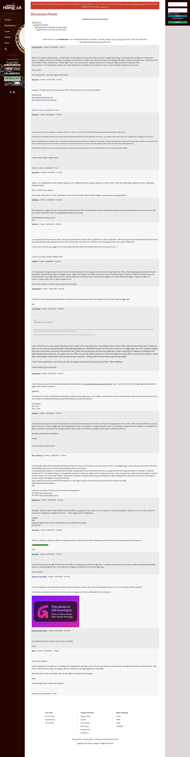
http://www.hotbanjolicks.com (42, 97)
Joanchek (35, 172)
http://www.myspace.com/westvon (44, 100)
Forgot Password (177, 18)
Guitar (118, 723)
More (7, 43)
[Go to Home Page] (12, 6)
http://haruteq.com (45, 493)
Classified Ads (50, 720)
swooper (35, 554)
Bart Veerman (37, 455)
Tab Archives (49, 723)
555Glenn (35, 200)
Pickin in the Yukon (39, 577)
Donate (83, 720)
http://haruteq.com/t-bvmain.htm (43, 483)
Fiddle (118, 720)
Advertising (84, 726)
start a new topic (117, 39)
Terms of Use (77, 739)
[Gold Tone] (12, 84)
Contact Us (85, 733)
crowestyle (36, 309)
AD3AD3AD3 (36, 289)
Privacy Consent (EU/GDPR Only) (106, 739)
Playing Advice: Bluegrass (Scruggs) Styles (52, 27)
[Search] (4, 49)
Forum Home (50, 716)
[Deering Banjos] (12, 78)
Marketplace (10, 25)
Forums (8, 19)
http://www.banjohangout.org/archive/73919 (95, 42)
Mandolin (119, 726)
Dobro (118, 716)
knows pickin (37, 47)
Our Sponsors (85, 729)
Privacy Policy (88, 739)
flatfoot (35, 115)
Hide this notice (104, 7)
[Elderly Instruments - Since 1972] (12, 68)
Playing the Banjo (42, 25)
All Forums (38, 22)
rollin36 (34, 261)
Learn (7, 31)
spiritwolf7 (36, 373)
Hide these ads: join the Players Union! (95, 19)
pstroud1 (35, 530)
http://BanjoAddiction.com (49, 495)
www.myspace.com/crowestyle (44, 367)
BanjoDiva (36, 500)
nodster (35, 413)
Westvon (35, 80)
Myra (34, 651)
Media (7, 37)
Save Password (174, 14)
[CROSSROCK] (12, 73)
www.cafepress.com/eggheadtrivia (114, 195)
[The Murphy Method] (12, 63)
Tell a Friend (85, 723)
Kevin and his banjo (39, 631)
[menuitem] (12, 20)
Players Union (85, 716)
